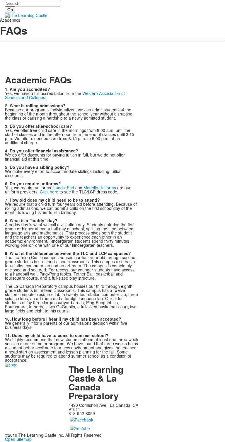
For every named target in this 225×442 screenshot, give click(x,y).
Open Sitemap (18, 439)
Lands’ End (63, 188)
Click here (49, 192)
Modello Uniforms (99, 188)
